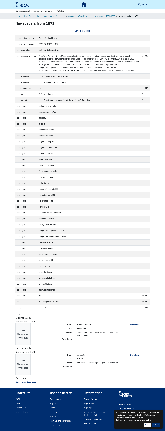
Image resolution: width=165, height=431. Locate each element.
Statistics (60, 11)
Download (134, 325)
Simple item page (82, 31)
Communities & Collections (27, 11)
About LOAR (20, 408)
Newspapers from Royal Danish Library (80, 16)
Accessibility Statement (94, 419)
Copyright (88, 408)
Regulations (89, 403)
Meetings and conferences (61, 421)
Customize (120, 425)
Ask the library (125, 404)
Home (18, 16)
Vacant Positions (91, 399)
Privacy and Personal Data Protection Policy (95, 413)
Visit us (53, 416)
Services (53, 412)
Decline (147, 425)
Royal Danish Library (32, 16)
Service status (90, 424)
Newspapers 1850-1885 (105, 16)
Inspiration (54, 403)
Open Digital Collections (54, 16)
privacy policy (145, 420)
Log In (144, 4)
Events (53, 408)
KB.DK (17, 399)
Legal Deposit (55, 425)
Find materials (56, 399)
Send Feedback (21, 412)
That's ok (155, 425)
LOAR (17, 403)
